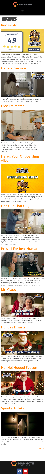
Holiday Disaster (14, 327)
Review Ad (9, 25)
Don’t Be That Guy (15, 205)
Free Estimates (12, 106)
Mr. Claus (8, 289)
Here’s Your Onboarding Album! (20, 158)
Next (41, 448)
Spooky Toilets (12, 408)
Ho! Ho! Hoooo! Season (19, 367)
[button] (22, 10)
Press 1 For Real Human (19, 248)
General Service (13, 68)
